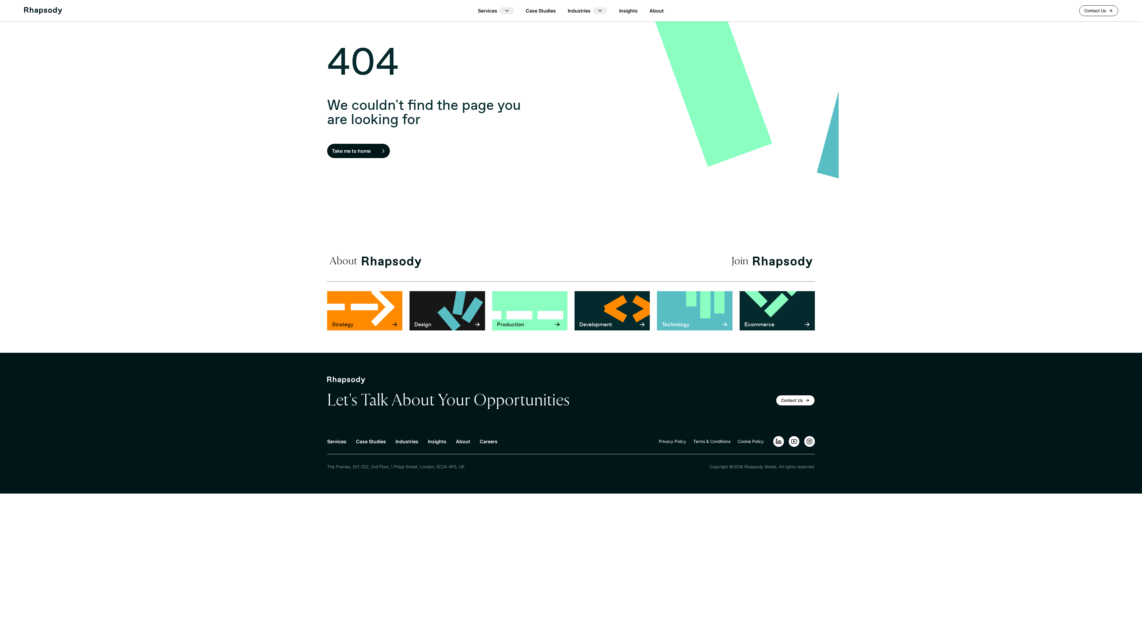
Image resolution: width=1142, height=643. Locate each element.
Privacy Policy (672, 441)
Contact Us (1095, 10)
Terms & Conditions (711, 441)
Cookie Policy (751, 441)
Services (336, 441)
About (657, 11)
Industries (407, 441)
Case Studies (541, 11)
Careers (489, 441)
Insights (628, 11)
